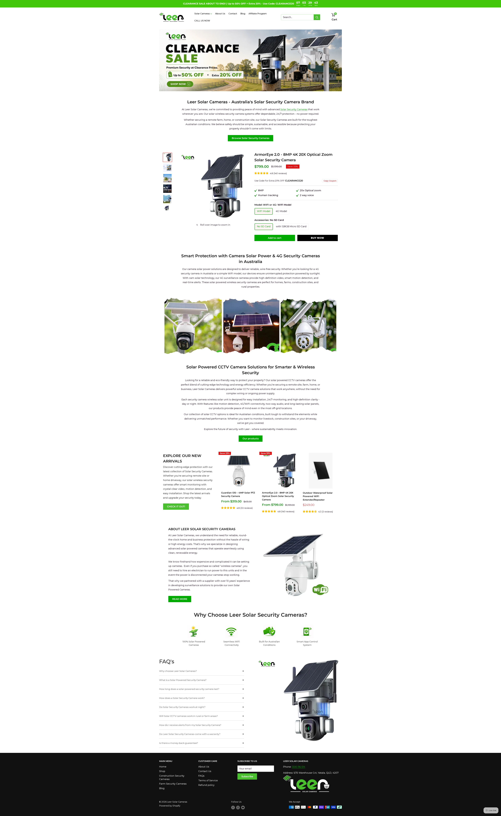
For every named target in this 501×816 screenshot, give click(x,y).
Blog (242, 13)
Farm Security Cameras (173, 783)
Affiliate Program (258, 13)
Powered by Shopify (169, 806)
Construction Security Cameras (171, 777)
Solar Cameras (202, 13)
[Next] (247, 186)
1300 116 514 (298, 766)
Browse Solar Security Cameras (250, 138)
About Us (220, 13)
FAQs (201, 775)
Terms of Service (208, 780)
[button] (228, 507)
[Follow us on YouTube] (243, 807)
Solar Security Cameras (293, 109)
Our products (251, 438)
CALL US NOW (202, 20)
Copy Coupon (330, 181)
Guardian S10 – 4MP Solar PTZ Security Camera (238, 494)
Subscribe (247, 776)
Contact (232, 13)
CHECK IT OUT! (176, 506)
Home (162, 766)
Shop (162, 771)
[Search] (317, 17)
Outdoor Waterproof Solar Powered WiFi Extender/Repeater (318, 496)
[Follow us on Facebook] (233, 807)
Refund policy (206, 785)
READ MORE (179, 599)
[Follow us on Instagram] (238, 807)
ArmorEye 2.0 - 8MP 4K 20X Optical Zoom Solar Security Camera (278, 496)
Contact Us (204, 771)
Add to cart (274, 238)
